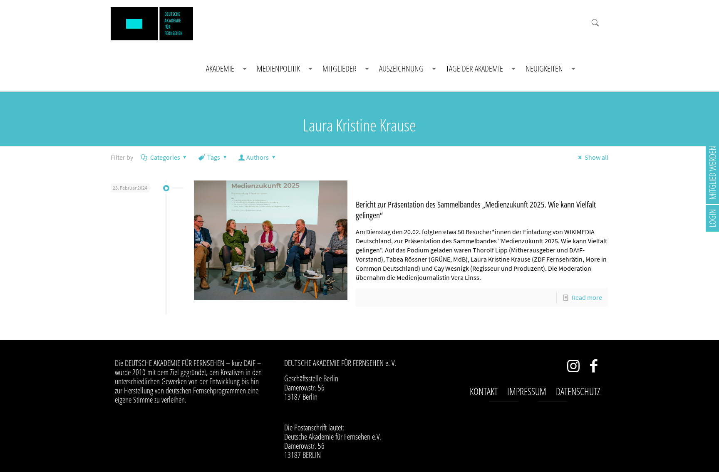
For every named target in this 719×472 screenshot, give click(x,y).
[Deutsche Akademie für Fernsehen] (152, 23)
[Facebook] (594, 367)
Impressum (526, 391)
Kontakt (484, 391)
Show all (596, 157)
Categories (165, 157)
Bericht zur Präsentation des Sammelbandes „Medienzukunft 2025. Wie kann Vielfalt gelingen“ (476, 210)
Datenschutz (578, 391)
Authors (257, 157)
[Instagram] (573, 367)
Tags (213, 157)
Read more (587, 297)
